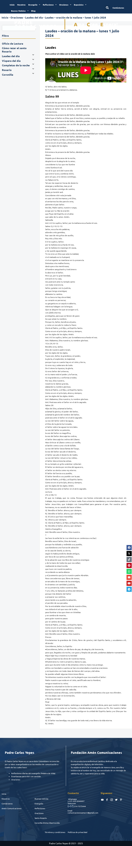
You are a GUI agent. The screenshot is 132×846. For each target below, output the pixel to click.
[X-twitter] (129, 553)
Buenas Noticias (18, 10)
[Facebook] (129, 547)
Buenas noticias (41, 798)
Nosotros (21, 4)
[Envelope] (129, 577)
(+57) (70, 801)
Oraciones (63, 4)
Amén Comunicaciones (11, 808)
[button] (107, 7)
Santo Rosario (41, 818)
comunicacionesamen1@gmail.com (83, 812)
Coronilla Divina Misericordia (47, 823)
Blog (33, 10)
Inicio (12, 4)
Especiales (79, 4)
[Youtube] (129, 583)
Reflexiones (48, 4)
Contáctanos (7, 803)
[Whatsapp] (129, 571)
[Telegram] (129, 589)
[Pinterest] (129, 565)
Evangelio (32, 4)
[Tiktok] (129, 559)
